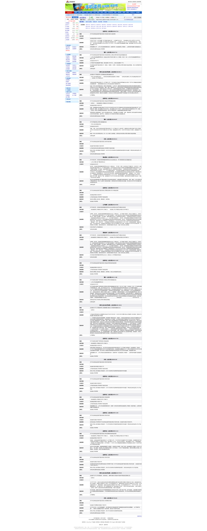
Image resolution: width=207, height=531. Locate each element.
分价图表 (68, 68)
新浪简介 (84, 522)
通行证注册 (118, 522)
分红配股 (68, 72)
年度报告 (74, 93)
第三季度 (68, 97)
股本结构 (74, 56)
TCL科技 (67, 26)
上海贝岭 (67, 39)
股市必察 (68, 47)
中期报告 (68, 95)
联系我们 (98, 522)
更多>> (128, 14)
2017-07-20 (98, 28)
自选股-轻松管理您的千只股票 (133, 6)
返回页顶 (139, 516)
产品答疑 (123, 522)
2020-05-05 (114, 26)
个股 (94, 12)
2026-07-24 (88, 24)
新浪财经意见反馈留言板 (113, 519)
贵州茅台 (67, 37)
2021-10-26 (104, 26)
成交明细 (74, 67)
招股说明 (74, 74)
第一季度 (74, 95)
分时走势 (68, 65)
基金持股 (68, 59)
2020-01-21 (120, 26)
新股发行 (74, 72)
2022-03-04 (120, 24)
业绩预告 (68, 79)
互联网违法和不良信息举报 (100, 519)
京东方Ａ (67, 24)
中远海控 (67, 28)
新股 (98, 12)
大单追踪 (68, 67)
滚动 (83, 12)
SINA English (112, 522)
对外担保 (105, 21)
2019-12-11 (125, 26)
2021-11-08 (98, 26)
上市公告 (68, 76)
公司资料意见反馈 (129, 19)
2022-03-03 (125, 24)
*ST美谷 (67, 34)
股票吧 (119, 12)
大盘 (91, 12)
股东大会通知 (89, 21)
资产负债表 (68, 83)
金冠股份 (82, 18)
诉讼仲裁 (100, 21)
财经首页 (130, 1)
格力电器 (67, 30)
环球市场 (110, 12)
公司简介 (68, 56)
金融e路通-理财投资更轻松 (132, 7)
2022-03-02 (130, 24)
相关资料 (74, 61)
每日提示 (74, 47)
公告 (87, 12)
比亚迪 (66, 32)
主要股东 (68, 58)
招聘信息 (102, 522)
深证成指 (86, 15)
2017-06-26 (104, 28)
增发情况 (68, 74)
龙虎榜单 (74, 48)
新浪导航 (139, 1)
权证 (102, 12)
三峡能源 (67, 22)
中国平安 (67, 36)
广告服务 (93, 522)
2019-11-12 (88, 28)
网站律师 (107, 522)
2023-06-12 (114, 24)
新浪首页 (134, 1)
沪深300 (104, 15)
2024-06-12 (98, 24)
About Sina (89, 522)
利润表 (67, 81)
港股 (124, 12)
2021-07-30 (109, 26)
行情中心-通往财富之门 (132, 9)
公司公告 (68, 93)
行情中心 (132, 12)
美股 (127, 12)
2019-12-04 (130, 26)
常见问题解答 (92, 519)
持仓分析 (74, 68)
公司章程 (68, 61)
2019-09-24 (93, 28)
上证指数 (68, 15)
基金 (79, 12)
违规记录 (95, 21)
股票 (76, 12)
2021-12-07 (93, 26)
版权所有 (106, 524)
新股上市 (68, 48)
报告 (105, 12)
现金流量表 (68, 85)
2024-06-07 (109, 24)
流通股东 (74, 58)
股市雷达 (68, 50)
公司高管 (74, 59)
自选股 (138, 12)
